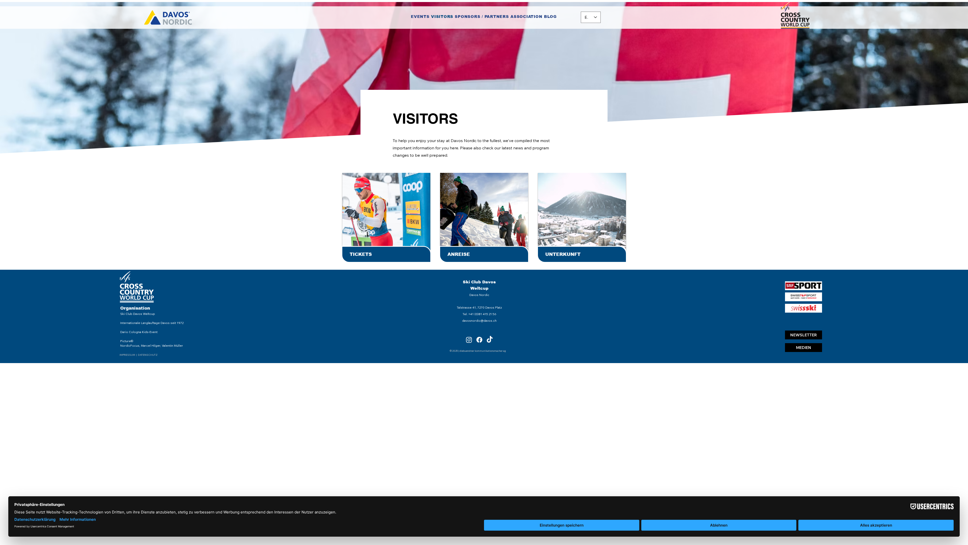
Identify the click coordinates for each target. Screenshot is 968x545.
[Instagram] (469, 340)
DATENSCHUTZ (148, 355)
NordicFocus (129, 345)
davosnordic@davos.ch (479, 320)
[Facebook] (479, 340)
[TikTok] (490, 340)
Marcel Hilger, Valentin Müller (162, 345)
